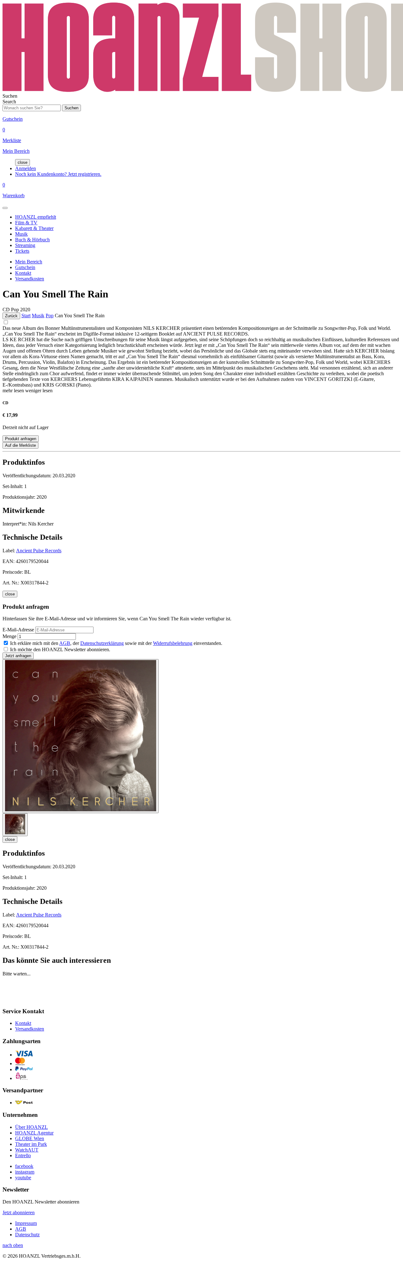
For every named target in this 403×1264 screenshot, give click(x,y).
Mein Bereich (28, 261)
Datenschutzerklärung (102, 643)
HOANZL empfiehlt (35, 217)
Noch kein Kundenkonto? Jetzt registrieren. (58, 174)
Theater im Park (31, 1144)
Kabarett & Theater (34, 228)
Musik (21, 234)
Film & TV (26, 222)
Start (26, 315)
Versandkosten (29, 278)
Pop (50, 315)
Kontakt (23, 273)
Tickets (22, 251)
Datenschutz (27, 1234)
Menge (9, 636)
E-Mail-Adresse (18, 629)
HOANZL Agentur (34, 1132)
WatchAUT (26, 1149)
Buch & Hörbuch (32, 239)
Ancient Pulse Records (38, 550)
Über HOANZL (31, 1127)
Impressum (26, 1223)
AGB (64, 643)
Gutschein (25, 267)
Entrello (23, 1155)
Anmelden (25, 168)
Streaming (25, 245)
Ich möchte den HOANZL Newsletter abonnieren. (60, 649)
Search (9, 101)
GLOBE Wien (29, 1138)
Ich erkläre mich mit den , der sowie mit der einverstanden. (116, 643)
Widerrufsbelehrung (172, 643)
